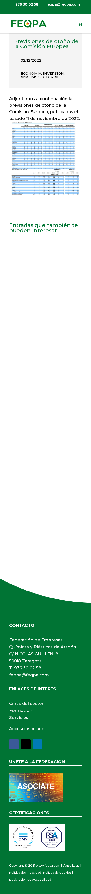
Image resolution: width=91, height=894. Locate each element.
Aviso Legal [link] (71, 865)
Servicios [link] (18, 717)
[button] (80, 26)
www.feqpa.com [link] (48, 865)
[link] (28, 23)
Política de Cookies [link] (57, 872)
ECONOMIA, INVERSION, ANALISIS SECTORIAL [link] (43, 75)
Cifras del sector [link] (26, 703)
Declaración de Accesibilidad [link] (30, 879)
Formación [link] (20, 710)
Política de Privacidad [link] (25, 872)
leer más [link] (22, 327)
